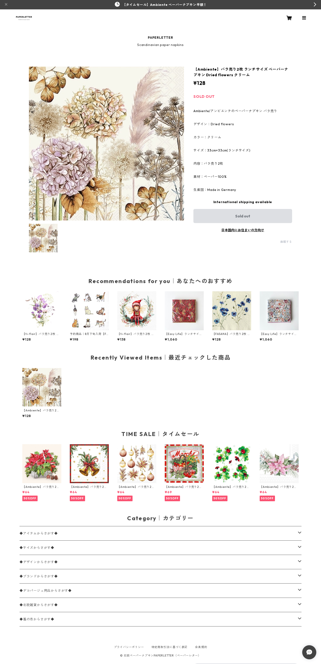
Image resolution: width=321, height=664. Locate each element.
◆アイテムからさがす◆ (39, 533)
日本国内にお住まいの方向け (242, 230)
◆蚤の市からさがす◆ (37, 619)
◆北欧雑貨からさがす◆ (39, 605)
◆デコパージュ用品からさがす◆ (46, 590)
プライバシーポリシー (129, 647)
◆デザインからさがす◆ (39, 562)
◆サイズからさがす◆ (37, 548)
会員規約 (201, 647)
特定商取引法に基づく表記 (170, 647)
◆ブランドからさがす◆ (39, 576)
